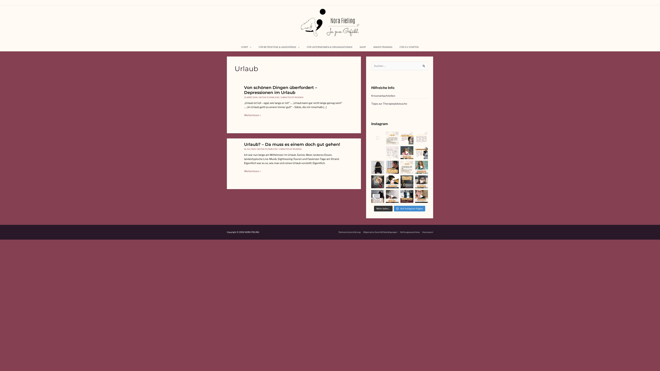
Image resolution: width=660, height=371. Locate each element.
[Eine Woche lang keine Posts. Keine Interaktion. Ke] (392, 167)
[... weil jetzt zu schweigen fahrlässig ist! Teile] (377, 196)
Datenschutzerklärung (350, 232)
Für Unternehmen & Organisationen (329, 47)
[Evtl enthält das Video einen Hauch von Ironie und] (421, 181)
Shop (363, 47)
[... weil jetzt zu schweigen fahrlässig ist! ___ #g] (392, 196)
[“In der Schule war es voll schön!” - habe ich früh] (406, 196)
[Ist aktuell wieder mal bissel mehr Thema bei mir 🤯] (392, 181)
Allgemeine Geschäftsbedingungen (380, 232)
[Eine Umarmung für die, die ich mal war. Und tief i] (406, 152)
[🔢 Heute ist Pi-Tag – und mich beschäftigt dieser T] (377, 167)
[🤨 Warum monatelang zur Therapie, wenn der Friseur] (421, 196)
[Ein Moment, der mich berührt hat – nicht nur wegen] (377, 152)
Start (244, 47)
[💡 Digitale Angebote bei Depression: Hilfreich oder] (421, 152)
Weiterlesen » (252, 115)
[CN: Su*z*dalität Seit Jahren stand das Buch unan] (392, 138)
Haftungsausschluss (410, 232)
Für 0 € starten (409, 47)
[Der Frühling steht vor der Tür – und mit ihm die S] (377, 138)
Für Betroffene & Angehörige (277, 47)
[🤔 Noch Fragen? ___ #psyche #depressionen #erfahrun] (421, 138)
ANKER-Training (382, 47)
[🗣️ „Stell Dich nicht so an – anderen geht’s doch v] (406, 138)
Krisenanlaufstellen (383, 95)
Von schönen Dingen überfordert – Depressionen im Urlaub (280, 90)
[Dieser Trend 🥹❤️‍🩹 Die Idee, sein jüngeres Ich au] (421, 167)
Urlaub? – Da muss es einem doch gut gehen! (292, 144)
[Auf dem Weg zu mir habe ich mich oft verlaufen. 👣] (377, 181)
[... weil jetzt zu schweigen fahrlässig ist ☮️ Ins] (406, 181)
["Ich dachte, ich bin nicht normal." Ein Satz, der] (392, 152)
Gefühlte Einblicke (269, 97)
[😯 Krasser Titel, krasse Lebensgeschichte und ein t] (406, 167)
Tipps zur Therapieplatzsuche (389, 103)
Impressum (427, 232)
